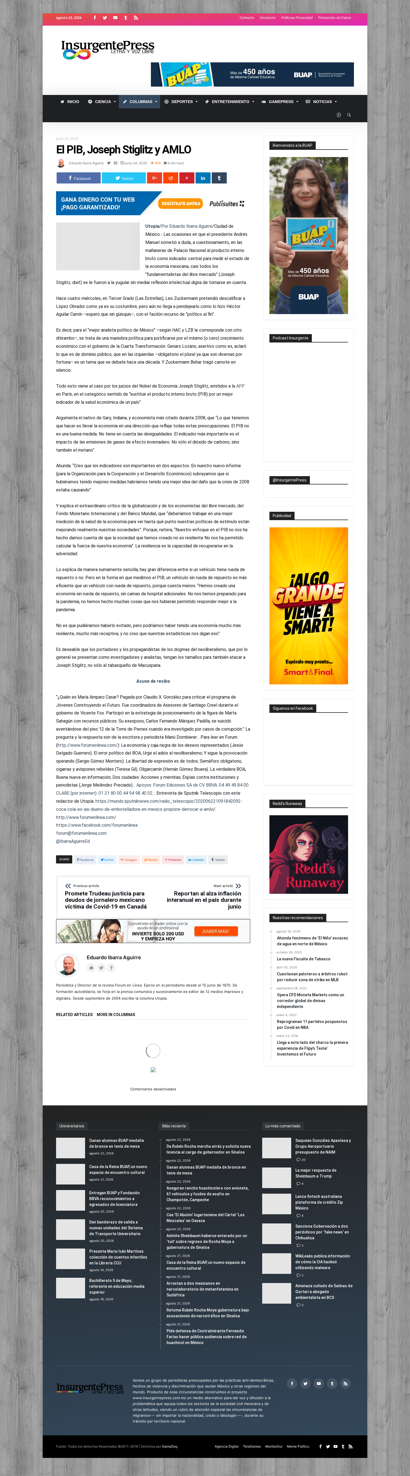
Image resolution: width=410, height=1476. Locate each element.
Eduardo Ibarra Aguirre (86, 163)
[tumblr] (219, 177)
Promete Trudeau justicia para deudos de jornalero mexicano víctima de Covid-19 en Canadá (106, 897)
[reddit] (170, 177)
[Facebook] (94, 18)
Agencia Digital (226, 1446)
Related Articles (74, 1015)
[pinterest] (186, 177)
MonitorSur (274, 1446)
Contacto (247, 18)
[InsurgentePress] (114, 33)
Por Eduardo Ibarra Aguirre (186, 226)
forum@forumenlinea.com (81, 833)
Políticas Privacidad (297, 18)
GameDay (170, 1446)
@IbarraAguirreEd (73, 841)
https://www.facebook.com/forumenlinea (97, 825)
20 (303, 1160)
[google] (154, 177)
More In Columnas (116, 1015)
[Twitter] (104, 18)
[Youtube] (115, 18)
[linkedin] (203, 177)
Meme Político (298, 1446)
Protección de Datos (334, 18)
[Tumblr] (125, 18)
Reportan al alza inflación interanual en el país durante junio (204, 897)
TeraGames (252, 1446)
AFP (240, 386)
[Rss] (135, 18)
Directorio (268, 18)
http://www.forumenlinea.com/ (87, 745)
